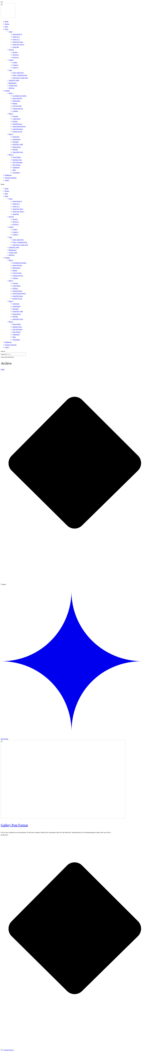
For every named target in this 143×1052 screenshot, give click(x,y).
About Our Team (17, 42)
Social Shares (16, 157)
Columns (15, 111)
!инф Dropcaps (17, 124)
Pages (6, 29)
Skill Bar (15, 149)
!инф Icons (15, 137)
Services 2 (15, 55)
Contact (11, 60)
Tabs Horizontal (17, 162)
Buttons (14, 103)
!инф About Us (17, 34)
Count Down (16, 119)
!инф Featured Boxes (19, 126)
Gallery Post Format (14, 825)
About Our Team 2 (18, 44)
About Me (15, 47)
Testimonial (16, 167)
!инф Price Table (14, 80)
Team (10, 70)
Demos (7, 24)
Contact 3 (15, 67)
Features (7, 90)
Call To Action (16, 106)
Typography (16, 172)
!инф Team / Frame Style (20, 78)
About (10, 31)
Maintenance (12, 83)
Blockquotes (16, 101)
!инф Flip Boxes (17, 129)
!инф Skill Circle (17, 152)
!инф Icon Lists (17, 131)
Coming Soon (13, 85)
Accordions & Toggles (19, 96)
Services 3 (15, 57)
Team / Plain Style (18, 73)
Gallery (7, 180)
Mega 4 (11, 154)
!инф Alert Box (17, 98)
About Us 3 (16, 39)
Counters (15, 116)
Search (3, 354)
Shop (6, 26)
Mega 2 (11, 113)
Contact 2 (15, 65)
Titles (14, 170)
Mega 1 (11, 93)
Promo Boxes (16, 147)
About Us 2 (16, 37)
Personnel (15, 142)
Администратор (8, 1050)
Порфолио (8, 175)
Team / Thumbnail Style (19, 75)
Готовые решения (10, 178)
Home (6, 21)
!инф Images (16, 139)
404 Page (11, 88)
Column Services (17, 108)
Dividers (15, 121)
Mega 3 (11, 134)
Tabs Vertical (16, 165)
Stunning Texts (17, 160)
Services (11, 49)
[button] (71, 184)
